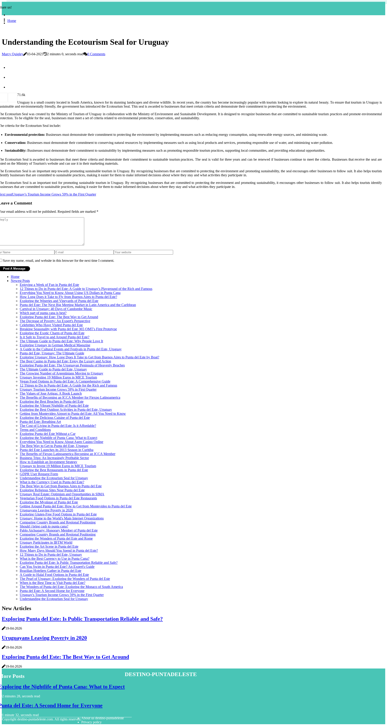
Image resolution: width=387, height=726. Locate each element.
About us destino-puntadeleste (102, 718)
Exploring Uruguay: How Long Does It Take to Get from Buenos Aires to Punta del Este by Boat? (89, 357)
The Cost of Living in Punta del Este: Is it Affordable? (58, 426)
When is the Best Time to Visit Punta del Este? (52, 583)
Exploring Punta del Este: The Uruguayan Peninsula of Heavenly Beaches (72, 365)
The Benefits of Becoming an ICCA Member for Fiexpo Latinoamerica (70, 397)
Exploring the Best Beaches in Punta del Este (52, 401)
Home (11, 21)
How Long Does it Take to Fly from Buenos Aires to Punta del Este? (68, 297)
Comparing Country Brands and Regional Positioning (58, 522)
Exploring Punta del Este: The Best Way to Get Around (59, 317)
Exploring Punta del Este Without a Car (47, 434)
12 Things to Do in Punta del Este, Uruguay (51, 554)
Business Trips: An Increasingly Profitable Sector (54, 458)
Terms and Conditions (35, 430)
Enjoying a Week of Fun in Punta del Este (49, 285)
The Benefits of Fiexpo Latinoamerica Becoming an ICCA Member (67, 454)
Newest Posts (20, 281)
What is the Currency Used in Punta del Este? (52, 482)
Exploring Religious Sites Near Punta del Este (52, 490)
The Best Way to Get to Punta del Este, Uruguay (54, 446)
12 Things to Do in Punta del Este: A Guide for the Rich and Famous (68, 385)
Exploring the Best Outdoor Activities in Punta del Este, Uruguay (66, 409)
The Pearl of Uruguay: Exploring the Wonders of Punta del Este (65, 579)
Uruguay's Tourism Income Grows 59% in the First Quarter (62, 595)
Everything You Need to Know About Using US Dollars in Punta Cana (70, 293)
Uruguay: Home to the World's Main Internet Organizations (62, 518)
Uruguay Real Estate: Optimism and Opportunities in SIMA (62, 494)
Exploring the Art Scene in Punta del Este (49, 546)
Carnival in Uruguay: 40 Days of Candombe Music (56, 309)
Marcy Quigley (12, 54)
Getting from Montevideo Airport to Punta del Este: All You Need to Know (73, 413)
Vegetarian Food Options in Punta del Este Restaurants (58, 498)
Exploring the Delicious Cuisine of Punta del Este (55, 417)
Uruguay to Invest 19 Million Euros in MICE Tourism (58, 466)
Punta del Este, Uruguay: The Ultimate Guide (52, 353)
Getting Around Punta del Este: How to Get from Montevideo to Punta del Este (76, 506)
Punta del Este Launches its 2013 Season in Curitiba (56, 450)
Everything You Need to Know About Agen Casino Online (61, 442)
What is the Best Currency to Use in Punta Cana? (54, 558)
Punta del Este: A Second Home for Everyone (52, 591)
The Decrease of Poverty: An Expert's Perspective (55, 321)
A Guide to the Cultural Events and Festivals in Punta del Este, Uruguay (71, 349)
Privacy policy (91, 722)
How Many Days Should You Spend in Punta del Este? (59, 550)
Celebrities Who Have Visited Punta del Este (51, 325)
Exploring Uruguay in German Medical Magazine (55, 345)
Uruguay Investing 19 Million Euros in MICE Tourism (58, 377)
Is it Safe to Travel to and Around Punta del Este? (54, 337)
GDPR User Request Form (39, 474)
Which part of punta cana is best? (43, 313)
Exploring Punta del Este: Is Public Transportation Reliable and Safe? (69, 562)
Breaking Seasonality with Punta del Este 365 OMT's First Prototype (68, 329)
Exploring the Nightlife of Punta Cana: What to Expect (58, 438)
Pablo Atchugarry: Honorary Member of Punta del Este (59, 530)
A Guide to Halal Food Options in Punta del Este (54, 575)
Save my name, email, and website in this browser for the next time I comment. (58, 260)
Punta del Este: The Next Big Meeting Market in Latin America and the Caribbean (78, 305)
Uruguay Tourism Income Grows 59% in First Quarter (58, 389)
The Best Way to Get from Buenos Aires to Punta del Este (61, 486)
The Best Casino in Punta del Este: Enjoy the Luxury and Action (65, 361)
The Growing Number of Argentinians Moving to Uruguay (61, 373)
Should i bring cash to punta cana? (44, 526)
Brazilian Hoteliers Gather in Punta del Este (50, 571)
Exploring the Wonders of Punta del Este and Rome (56, 538)
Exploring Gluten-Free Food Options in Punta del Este (58, 514)
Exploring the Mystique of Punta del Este (49, 502)
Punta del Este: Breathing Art (40, 422)
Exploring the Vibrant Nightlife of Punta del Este (54, 405)
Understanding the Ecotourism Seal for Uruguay (54, 478)
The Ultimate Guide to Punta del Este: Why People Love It (61, 341)
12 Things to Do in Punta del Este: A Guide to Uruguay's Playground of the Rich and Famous (86, 289)
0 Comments (96, 54)
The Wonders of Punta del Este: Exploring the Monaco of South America (71, 587)
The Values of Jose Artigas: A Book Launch (51, 393)
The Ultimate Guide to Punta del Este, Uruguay (53, 369)
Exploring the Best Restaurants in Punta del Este (54, 470)
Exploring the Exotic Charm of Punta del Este (52, 333)
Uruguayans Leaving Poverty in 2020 (46, 510)
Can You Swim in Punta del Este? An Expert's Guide (57, 566)
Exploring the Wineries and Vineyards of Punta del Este (59, 301)
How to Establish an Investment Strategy (48, 462)
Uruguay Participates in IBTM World (46, 542)
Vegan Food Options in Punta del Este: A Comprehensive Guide (65, 381)
